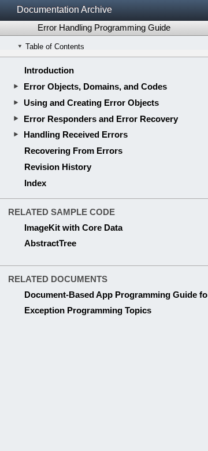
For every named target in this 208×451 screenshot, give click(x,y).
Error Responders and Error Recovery (101, 119)
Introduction (49, 70)
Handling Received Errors (76, 134)
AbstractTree (50, 243)
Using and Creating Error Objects (91, 103)
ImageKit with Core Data (73, 227)
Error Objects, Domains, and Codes (95, 86)
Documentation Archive (64, 9)
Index (35, 183)
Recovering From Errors (73, 151)
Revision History (57, 167)
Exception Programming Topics (87, 310)
